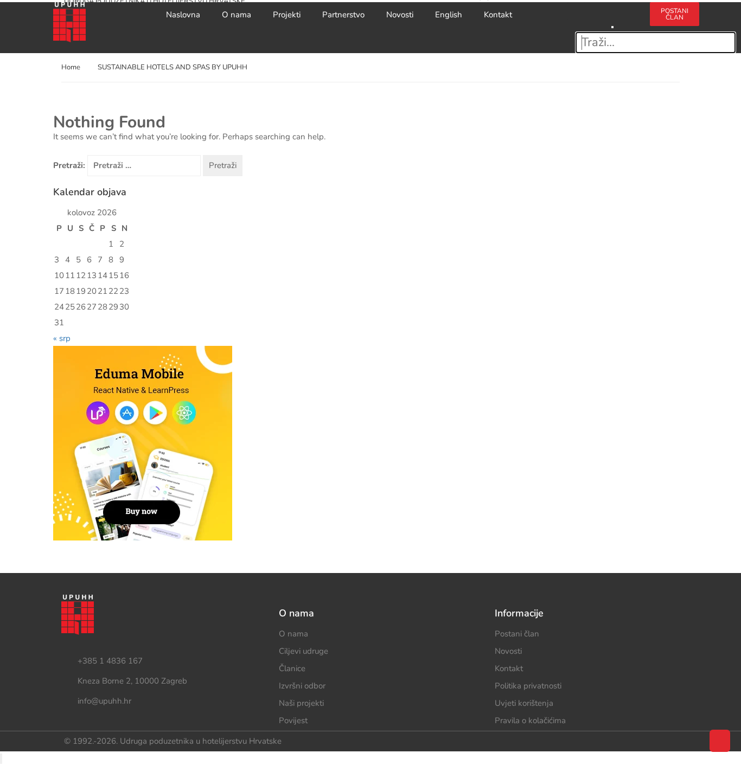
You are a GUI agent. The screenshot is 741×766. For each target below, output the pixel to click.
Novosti (399, 14)
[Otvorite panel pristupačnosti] (1, 759)
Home (70, 67)
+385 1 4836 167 (110, 660)
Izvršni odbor (302, 685)
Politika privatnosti (528, 685)
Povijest (293, 720)
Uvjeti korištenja (524, 703)
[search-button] (612, 9)
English (448, 14)
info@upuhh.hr (104, 701)
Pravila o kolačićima (530, 720)
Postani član (517, 633)
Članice (292, 668)
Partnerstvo (343, 14)
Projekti (287, 14)
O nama (236, 14)
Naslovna (183, 14)
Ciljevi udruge (303, 651)
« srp (62, 338)
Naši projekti (301, 703)
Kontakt (498, 14)
